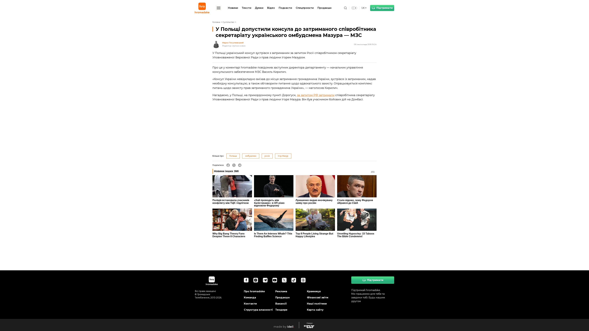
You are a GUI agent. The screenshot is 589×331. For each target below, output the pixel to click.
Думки (259, 7)
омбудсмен (250, 156)
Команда (250, 297)
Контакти (250, 303)
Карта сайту (315, 309)
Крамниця (314, 291)
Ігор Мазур (283, 156)
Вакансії (281, 303)
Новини (233, 7)
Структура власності (258, 309)
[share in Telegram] (239, 165)
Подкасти (285, 7)
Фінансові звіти (317, 297)
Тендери (281, 309)
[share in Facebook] (228, 165)
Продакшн (324, 7)
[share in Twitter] (234, 165)
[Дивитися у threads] (303, 280)
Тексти (246, 7)
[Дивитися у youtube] (274, 280)
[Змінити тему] (354, 8)
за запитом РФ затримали (316, 95)
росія (267, 156)
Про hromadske (254, 291)
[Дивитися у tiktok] (293, 280)
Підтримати (384, 7)
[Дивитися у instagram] (255, 280)
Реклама (281, 291)
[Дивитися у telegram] (265, 280)
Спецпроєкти (305, 7)
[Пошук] (345, 8)
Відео (271, 7)
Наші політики (317, 303)
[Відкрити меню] (219, 8)
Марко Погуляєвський (233, 43)
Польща (233, 156)
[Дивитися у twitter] (284, 280)
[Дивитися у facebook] (246, 280)
